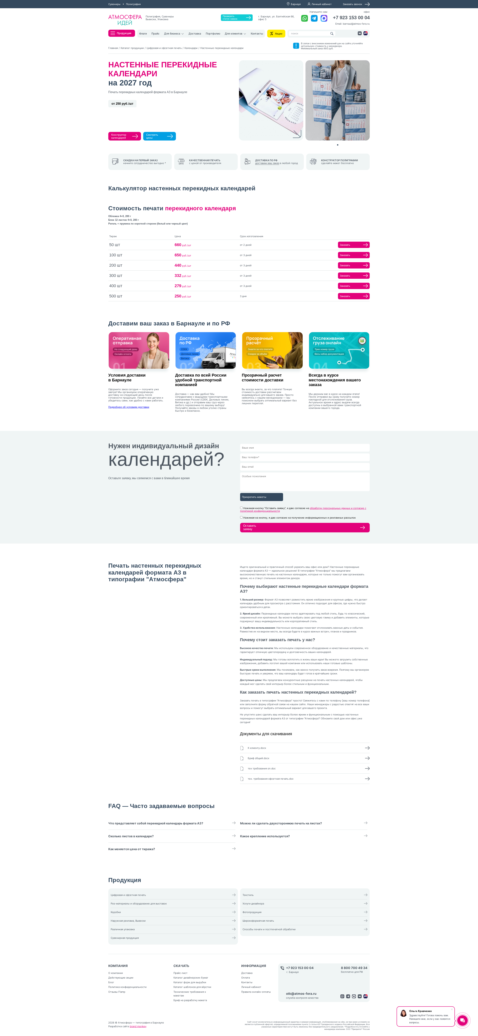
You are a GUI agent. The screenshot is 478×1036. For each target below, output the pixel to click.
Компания (118, 966)
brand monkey (138, 1026)
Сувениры (114, 4)
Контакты (257, 33)
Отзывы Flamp (116, 991)
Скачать (181, 966)
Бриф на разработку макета (190, 1000)
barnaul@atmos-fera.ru (356, 23)
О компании (115, 972)
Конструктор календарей (118, 136)
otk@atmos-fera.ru (301, 994)
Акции (278, 33)
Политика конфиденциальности (127, 986)
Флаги (143, 33)
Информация (253, 966)
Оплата (245, 977)
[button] (337, 145)
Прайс (155, 33)
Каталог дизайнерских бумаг (190, 977)
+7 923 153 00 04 (351, 17)
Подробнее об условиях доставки (128, 406)
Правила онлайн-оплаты (256, 991)
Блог (111, 982)
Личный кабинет (322, 4)
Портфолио (213, 33)
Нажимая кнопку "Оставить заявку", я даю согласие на (303, 509)
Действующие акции (120, 977)
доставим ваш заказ (267, 163)
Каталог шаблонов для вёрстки (192, 986)
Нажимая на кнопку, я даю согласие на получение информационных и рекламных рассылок (299, 517)
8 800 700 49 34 (354, 968)
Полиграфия (133, 4)
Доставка (195, 33)
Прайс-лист (180, 972)
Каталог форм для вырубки (189, 982)
